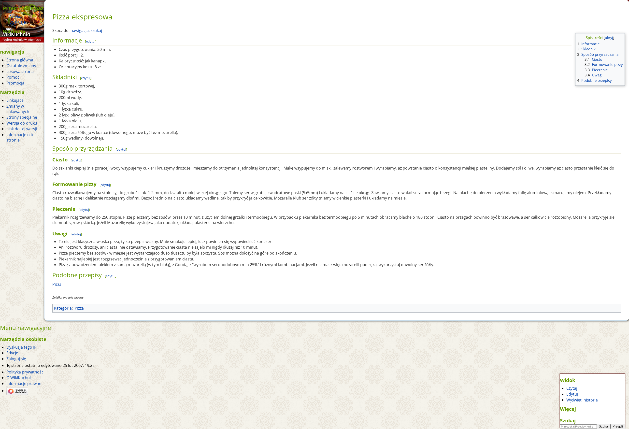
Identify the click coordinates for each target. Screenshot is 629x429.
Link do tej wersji (21, 128)
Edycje (12, 353)
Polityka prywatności (25, 372)
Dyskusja (17, 22)
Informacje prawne (23, 383)
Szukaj (568, 420)
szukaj (96, 30)
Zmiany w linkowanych (17, 108)
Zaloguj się (16, 358)
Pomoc (12, 77)
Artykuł (15, 16)
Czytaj (571, 388)
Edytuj (572, 394)
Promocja (15, 83)
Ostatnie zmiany (21, 65)
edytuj (90, 41)
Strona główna (19, 60)
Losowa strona (20, 71)
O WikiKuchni (18, 377)
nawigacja (80, 30)
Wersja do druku (21, 123)
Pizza (56, 284)
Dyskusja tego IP (21, 347)
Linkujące (15, 100)
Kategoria (63, 308)
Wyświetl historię (582, 399)
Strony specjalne (21, 117)
